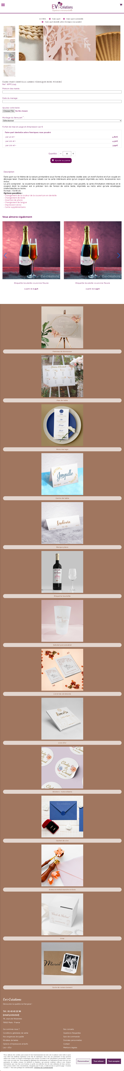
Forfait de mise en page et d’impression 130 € (22, 127)
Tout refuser (99, 1061)
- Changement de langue (15, 202)
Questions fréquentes (72, 1033)
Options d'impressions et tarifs (15, 1044)
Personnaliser (83, 1061)
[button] (5, 255)
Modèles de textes (10, 1040)
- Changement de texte (14, 197)
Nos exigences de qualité (13, 1037)
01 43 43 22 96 (14, 1011)
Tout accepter (114, 1061)
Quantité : (53, 153)
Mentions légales (70, 1048)
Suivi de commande (71, 1037)
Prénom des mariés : (11, 89)
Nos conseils (68, 1029)
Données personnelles (72, 1040)
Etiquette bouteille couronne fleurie (31, 283)
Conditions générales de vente (15, 1033)
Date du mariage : (10, 98)
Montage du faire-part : (13, 117)
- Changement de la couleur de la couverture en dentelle (30, 195)
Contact (66, 1044)
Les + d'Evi (7, 1048)
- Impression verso (12, 204)
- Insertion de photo (13, 200)
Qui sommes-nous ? (11, 1029)
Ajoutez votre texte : (11, 108)
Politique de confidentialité (43, 1067)
